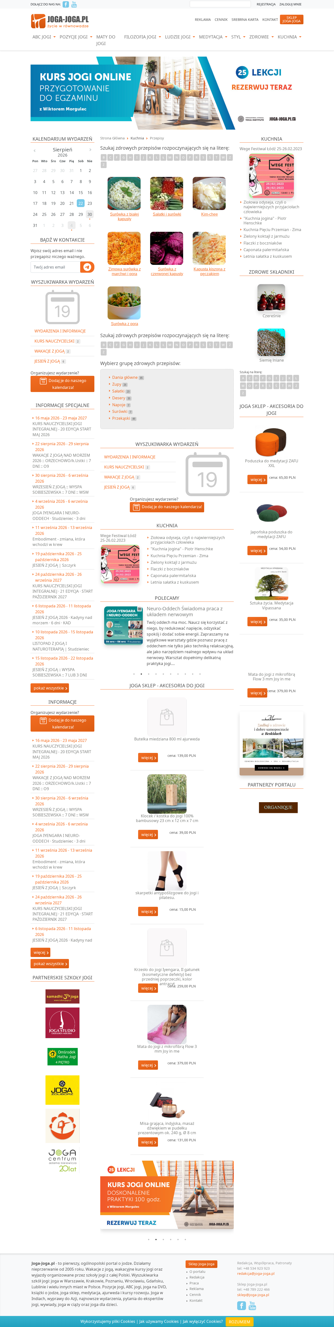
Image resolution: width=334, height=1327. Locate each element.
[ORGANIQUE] (271, 808)
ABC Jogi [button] (42, 37)
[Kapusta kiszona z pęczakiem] (209, 248)
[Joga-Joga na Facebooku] (66, 4)
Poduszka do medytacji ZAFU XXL (271, 463)
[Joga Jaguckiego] (62, 1123)
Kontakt (270, 19)
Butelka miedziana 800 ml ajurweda (167, 739)
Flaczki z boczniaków (170, 569)
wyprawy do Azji (62, 1298)
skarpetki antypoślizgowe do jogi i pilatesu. (167, 895)
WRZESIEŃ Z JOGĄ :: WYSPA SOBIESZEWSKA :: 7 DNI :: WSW (61, 489)
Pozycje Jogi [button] (74, 37)
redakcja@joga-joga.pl (256, 1273)
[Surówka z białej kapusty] (124, 193)
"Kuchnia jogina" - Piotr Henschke (182, 549)
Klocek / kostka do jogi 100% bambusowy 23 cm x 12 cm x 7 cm (167, 818)
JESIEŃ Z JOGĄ (49, 361)
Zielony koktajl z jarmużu (174, 562)
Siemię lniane (271, 360)
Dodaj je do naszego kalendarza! (66, 384)
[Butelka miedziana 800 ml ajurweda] (167, 717)
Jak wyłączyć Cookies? (203, 1321)
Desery (121, 398)
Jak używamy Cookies (159, 1321)
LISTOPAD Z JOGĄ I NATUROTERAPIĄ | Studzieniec (61, 646)
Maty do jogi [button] (105, 40)
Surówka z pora (124, 324)
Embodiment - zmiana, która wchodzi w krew (59, 541)
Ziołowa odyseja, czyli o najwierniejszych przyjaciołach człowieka (188, 540)
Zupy (119, 384)
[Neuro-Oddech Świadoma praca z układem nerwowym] (120, 625)
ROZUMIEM (239, 1322)
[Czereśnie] (271, 298)
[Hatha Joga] (62, 1054)
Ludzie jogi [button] (178, 37)
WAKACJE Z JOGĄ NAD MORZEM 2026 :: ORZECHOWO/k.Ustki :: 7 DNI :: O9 (62, 461)
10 (200, 674)
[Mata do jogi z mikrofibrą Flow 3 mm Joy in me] (167, 1024)
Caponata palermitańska (173, 575)
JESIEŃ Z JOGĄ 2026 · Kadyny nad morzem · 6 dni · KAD (62, 620)
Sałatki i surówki (167, 214)
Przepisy (157, 138)
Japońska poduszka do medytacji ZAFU (271, 534)
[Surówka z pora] (124, 302)
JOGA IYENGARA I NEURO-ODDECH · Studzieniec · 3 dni (59, 515)
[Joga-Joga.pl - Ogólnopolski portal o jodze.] (60, 21)
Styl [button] (236, 37)
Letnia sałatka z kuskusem (175, 582)
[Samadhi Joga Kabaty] (62, 994)
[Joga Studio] (62, 1020)
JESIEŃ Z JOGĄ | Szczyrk (54, 565)
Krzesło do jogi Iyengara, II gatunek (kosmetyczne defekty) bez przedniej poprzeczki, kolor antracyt (167, 976)
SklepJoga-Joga (292, 19)
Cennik (221, 19)
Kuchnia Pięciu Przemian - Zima (179, 555)
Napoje (120, 404)
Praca (194, 1283)
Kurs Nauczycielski (56, 341)
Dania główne (127, 377)
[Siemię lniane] (271, 342)
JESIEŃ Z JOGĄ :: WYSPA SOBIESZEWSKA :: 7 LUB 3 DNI (60, 672)
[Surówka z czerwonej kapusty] (167, 248)
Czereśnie (272, 316)
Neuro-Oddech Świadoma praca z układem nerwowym (185, 611)
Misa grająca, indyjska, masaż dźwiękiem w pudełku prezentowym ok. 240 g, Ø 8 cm (167, 1128)
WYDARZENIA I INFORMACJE (60, 331)
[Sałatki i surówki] (167, 193)
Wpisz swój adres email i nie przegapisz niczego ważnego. (58, 253)
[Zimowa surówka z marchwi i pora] (124, 248)
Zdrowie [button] (259, 37)
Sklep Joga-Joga (201, 1264)
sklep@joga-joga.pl (253, 1294)
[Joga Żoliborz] (62, 1087)
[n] (167, 92)
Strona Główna (112, 138)
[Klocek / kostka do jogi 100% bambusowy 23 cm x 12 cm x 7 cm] (167, 794)
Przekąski (123, 418)
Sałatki (120, 391)
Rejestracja (266, 4)
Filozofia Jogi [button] (140, 37)
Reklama (203, 19)
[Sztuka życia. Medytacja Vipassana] (272, 584)
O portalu (197, 1271)
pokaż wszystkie (49, 688)
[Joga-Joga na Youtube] (74, 4)
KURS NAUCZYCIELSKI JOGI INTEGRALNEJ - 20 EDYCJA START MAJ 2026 (62, 429)
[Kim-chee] (209, 193)
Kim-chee (209, 214)
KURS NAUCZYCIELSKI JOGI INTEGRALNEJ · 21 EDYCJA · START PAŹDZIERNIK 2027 (63, 591)
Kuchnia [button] (288, 37)
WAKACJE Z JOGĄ (51, 351)
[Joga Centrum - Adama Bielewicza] (62, 1157)
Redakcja (196, 1277)
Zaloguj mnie (290, 4)
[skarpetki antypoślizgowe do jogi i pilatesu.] (167, 871)
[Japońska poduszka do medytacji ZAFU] (272, 513)
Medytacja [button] (211, 37)
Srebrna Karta (245, 19)
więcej (147, 757)
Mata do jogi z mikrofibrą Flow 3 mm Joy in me (167, 1049)
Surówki (121, 411)
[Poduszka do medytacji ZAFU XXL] (272, 441)
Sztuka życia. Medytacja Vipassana (271, 605)
